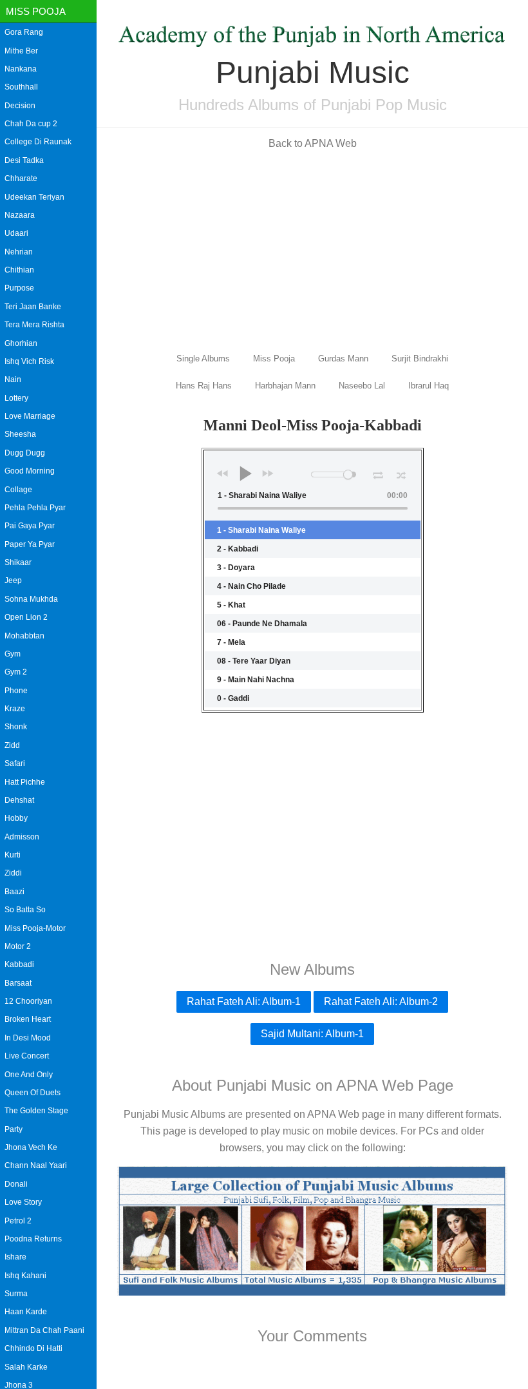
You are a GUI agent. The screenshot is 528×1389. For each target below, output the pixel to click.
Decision (20, 105)
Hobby (16, 818)
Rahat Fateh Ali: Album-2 (381, 1001)
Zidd (12, 745)
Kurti (13, 854)
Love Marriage (30, 416)
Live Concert (27, 1055)
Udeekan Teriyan (34, 197)
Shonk (16, 726)
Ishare (15, 1256)
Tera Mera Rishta (34, 324)
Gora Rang (24, 32)
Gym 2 (16, 671)
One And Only (29, 1074)
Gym (13, 653)
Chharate (21, 178)
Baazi (14, 891)
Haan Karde (26, 1311)
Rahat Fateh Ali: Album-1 (244, 1001)
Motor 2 (18, 946)
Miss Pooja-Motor (35, 928)
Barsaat (18, 983)
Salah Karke (26, 1367)
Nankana (21, 68)
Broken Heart (28, 1019)
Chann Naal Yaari (36, 1165)
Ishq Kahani (25, 1275)
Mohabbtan (24, 635)
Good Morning (30, 470)
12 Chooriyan (28, 1001)
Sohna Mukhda (31, 599)
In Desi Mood (28, 1037)
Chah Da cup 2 (31, 123)
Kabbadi (19, 964)
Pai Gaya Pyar (30, 525)
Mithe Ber (21, 50)
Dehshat (19, 800)
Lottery (16, 398)
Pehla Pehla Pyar (35, 507)
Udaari (16, 233)
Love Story (23, 1202)
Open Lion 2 (26, 617)
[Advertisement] (312, 250)
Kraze (15, 708)
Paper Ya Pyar (30, 544)
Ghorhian (21, 343)
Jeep (13, 580)
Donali (16, 1184)
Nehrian (19, 251)
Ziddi (13, 872)
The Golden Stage (36, 1110)
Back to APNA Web (313, 143)
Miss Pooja (36, 11)
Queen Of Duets (33, 1092)
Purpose (19, 287)
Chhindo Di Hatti (33, 1348)
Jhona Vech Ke (31, 1147)
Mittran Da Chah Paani (44, 1330)
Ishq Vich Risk (29, 361)
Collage (18, 489)
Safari (15, 763)
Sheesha (20, 434)
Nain (13, 379)
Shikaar (18, 562)
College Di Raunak (38, 141)
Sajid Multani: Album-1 (312, 1033)
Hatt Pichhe (25, 782)
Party (14, 1129)
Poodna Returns (33, 1238)
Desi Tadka (24, 160)
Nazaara (20, 215)
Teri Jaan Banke (33, 306)
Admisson (22, 836)
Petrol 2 (18, 1220)
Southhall (21, 86)
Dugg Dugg (25, 452)
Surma (16, 1293)
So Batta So (25, 909)
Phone (16, 690)
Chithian (19, 269)
